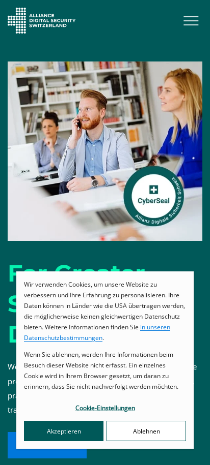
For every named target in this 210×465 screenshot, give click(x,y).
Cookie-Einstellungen (105, 408)
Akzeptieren (64, 431)
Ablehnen (146, 431)
